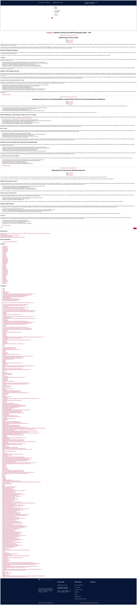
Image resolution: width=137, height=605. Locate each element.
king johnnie (5, 417)
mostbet (5, 94)
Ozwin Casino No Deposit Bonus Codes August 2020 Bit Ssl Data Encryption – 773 (17, 459)
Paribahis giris (5, 465)
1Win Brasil (5, 312)
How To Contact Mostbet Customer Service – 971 (11, 404)
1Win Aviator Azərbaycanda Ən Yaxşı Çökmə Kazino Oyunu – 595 (14, 305)
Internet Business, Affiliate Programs (9, 407)
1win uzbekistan (5, 320)
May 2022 (4, 277)
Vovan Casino (5, 561)
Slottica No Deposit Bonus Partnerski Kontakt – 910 (11, 533)
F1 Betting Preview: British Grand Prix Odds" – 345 (11, 390)
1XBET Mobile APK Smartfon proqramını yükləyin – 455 (12, 337)
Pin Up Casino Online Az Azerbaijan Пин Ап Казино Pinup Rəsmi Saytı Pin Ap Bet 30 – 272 (19, 472)
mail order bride (5, 419)
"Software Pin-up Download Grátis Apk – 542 (10, 300)
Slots (3, 484)
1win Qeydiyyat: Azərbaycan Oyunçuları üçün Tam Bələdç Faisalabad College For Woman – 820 (19, 318)
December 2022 (5, 271)
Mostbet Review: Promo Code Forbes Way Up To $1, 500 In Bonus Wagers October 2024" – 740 (19, 441)
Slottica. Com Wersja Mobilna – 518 (9, 547)
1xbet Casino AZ (5, 330)
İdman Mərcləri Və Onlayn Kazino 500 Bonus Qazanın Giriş (68, 170)
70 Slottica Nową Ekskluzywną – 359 (9, 348)
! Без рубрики (5, 292)
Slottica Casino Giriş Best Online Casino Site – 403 (11, 507)
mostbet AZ (9, 94)
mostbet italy (5, 435)
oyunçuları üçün (81, 201)
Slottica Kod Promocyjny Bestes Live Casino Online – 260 (13, 527)
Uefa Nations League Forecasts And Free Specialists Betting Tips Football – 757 (16, 555)
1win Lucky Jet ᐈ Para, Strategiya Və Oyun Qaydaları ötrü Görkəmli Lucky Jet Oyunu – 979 (18, 316)
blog (3, 371)
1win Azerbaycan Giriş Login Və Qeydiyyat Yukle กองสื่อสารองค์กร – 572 (16, 309)
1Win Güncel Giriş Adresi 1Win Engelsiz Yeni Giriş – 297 (12, 314)
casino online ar (5, 379)
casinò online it (5, 380)
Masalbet (4, 420)
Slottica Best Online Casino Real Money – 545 (10, 498)
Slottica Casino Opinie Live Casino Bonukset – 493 (11, 510)
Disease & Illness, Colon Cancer (8, 388)
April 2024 (4, 255)
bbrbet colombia (5, 363)
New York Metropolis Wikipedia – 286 (9, 451)
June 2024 (4, 253)
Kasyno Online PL (6, 414)
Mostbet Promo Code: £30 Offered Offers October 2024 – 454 (13, 439)
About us (56, 14)
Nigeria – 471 (5, 453)
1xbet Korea (5, 334)
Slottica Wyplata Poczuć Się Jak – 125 (9, 543)
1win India (4, 315)
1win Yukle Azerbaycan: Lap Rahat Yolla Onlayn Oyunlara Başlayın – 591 (15, 321)
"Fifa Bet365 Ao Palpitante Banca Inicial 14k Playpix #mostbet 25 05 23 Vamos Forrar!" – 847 (19, 293)
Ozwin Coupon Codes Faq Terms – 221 (9, 461)
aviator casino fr (5, 353)
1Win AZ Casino (5, 306)
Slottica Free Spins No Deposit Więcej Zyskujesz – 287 (12, 522)
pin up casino (5, 468)
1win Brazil (5, 313)
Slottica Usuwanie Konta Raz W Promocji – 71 (11, 540)
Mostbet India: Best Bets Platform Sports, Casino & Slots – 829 (13, 434)
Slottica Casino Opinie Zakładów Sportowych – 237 (11, 512)
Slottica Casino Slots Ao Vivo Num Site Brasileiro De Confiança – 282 (15, 515)
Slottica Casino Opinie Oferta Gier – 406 (9, 511)
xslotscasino (5, 568)
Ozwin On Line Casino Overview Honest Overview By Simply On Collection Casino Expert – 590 (19, 462)
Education (4, 389)
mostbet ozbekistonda (6, 438)
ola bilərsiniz (75, 91)
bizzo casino (5, 370)
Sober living (5, 548)
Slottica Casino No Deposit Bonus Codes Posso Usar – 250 (13, 509)
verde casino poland (6, 560)
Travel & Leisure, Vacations (7, 554)
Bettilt (4, 367)
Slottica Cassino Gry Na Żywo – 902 (9, 516)
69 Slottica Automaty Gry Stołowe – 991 (9, 347)
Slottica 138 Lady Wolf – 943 (8, 488)
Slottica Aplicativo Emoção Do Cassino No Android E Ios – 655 (13, 494)
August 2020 (5, 283)
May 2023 (4, 266)
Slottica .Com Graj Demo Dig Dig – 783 (9, 486)
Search (135, 228)
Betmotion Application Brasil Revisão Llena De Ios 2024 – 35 (13, 366)
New (3, 450)
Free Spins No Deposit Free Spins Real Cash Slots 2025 (9, 235)
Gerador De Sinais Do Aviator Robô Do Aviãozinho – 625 (12, 400)
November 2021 (5, 281)
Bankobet (4, 360)
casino (4, 375)
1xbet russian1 (5, 342)
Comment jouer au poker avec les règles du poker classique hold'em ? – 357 (15, 383)
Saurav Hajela (70, 101)
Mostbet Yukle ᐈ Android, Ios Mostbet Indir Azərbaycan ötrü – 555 (14, 448)
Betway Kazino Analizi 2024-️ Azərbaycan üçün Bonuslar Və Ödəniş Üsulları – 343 (17, 369)
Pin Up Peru (5, 474)
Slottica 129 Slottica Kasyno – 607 (8, 487)
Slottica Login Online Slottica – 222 (9, 530)
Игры (4, 571)
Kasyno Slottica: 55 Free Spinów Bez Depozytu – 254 (12, 416)
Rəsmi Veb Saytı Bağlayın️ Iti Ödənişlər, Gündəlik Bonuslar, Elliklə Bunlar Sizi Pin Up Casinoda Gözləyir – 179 (22, 481)
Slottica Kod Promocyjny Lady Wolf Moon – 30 (11, 528)
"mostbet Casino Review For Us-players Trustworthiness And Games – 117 (15, 295)
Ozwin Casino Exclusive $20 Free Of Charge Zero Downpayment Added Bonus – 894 (17, 457)
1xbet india (4, 333)
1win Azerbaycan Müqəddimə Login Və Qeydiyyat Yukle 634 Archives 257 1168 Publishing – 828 (19, 310)
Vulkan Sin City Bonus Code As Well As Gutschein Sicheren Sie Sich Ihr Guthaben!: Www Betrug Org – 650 (21, 563)
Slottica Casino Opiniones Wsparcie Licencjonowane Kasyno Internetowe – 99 (16, 514)
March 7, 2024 (70, 41)
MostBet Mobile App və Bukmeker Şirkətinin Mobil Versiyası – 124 (14, 437)
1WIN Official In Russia (7, 317)
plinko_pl (4, 477)
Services (55, 8)
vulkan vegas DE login (6, 565)
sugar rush (4, 551)
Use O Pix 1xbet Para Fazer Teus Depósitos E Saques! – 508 (13, 557)
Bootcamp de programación (7, 374)
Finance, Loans (5, 394)
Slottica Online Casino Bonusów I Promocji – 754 (11, 534)
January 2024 (5, 258)
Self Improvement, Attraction (7, 483)
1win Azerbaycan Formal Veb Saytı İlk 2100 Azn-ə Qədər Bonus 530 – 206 (15, 307)
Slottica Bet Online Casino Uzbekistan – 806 (10, 500)
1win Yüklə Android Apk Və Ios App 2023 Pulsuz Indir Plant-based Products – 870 (17, 323)
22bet (3, 344)
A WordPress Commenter (7, 241)
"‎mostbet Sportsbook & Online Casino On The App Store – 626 (13, 296)
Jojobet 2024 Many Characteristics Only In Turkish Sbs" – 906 (13, 412)
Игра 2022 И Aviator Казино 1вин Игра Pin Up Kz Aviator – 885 (14, 570)
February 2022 (5, 280)
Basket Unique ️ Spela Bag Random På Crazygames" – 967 (13, 362)
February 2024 (5, 257)
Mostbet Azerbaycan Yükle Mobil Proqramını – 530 (11, 426)
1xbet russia (5, 340)
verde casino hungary (6, 559)
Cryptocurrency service (6, 386)
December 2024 (5, 248)
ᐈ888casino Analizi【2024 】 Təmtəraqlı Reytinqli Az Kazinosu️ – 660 (15, 576)
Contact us (56, 15)
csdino (4, 387)
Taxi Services (56, 12)
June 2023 (4, 265)
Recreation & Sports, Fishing (7, 479)
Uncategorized (5, 556)
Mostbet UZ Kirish (6, 446)
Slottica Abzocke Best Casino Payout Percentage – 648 (12, 493)
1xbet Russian (5, 341)
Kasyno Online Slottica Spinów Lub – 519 (10, 415)
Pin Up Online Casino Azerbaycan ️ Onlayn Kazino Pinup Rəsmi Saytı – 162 (16, 473)
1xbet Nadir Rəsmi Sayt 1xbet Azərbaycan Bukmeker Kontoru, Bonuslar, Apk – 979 (17, 339)
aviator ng (4, 355)
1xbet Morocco (5, 338)
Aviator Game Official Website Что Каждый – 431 (11, 354)
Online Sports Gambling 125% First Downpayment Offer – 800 (13, 456)
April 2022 (4, 278)
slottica (4, 485)
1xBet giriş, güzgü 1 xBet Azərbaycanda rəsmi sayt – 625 (12, 332)
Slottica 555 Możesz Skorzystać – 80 (9, 491)
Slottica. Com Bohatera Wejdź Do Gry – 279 (10, 546)
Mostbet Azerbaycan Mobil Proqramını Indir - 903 (68, 35)
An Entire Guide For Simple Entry (6, 236)
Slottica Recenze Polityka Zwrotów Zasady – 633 (11, 538)
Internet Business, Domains (7, 408)
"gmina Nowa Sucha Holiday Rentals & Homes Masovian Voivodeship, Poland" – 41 (17, 294)
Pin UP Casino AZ (6, 469)
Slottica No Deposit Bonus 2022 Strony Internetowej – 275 (13, 532)
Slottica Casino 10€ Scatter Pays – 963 (9, 503)
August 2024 (5, 251)
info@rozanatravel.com (58, 2)
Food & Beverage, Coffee (7, 396)
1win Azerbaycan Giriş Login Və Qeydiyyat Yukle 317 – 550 (13, 308)
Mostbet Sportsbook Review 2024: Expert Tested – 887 (12, 444)
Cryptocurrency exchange (7, 385)
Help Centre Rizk (3, 234)
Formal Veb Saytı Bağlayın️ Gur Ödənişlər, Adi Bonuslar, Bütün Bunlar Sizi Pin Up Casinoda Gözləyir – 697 (21, 398)
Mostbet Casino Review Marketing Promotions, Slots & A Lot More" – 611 (15, 431)
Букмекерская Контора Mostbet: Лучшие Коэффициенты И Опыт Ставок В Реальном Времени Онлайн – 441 (22, 569)
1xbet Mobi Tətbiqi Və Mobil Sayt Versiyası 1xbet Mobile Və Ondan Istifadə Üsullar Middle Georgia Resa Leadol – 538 (23, 336)
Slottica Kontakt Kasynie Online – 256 (9, 529)
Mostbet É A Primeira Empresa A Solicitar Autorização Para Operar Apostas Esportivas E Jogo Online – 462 (21, 432)
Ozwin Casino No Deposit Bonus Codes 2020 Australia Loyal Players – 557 (15, 458)
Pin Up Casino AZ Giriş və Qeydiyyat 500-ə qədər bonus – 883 (13, 470)
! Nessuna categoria (6, 291)
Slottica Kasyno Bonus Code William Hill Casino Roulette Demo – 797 (15, 526)
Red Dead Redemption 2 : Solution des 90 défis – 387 (12, 480)
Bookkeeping (5, 372)
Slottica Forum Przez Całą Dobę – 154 (9, 520)
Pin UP (4, 466)
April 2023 (4, 267)
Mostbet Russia (5, 442)
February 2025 (5, 246)
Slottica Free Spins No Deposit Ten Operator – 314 (11, 521)
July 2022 (4, 275)
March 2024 (5, 256)
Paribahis (4, 464)
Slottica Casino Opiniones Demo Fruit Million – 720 (11, 513)
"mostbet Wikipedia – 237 (7, 297)
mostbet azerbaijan (6, 424)
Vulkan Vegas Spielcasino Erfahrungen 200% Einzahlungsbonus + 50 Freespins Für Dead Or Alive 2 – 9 (20, 566)
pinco (3, 475)
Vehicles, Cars (5, 558)
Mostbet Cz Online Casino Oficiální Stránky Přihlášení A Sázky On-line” (12, 237)
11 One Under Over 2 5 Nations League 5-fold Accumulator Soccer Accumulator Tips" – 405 (18, 302)
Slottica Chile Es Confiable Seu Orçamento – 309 (11, 517)
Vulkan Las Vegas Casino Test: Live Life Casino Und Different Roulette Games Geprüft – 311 (19, 562)
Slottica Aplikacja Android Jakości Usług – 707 (11, 495)
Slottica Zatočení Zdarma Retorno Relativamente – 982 (12, 545)
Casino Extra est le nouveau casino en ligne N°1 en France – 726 (14, 377)
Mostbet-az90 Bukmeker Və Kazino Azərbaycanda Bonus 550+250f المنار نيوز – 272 (17, 449)
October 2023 (5, 261)
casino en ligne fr (5, 376)
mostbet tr (4, 445)
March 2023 (5, 268)
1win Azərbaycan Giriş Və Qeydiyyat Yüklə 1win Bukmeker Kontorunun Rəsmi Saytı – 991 (18, 311)
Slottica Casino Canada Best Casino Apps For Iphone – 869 (13, 505)
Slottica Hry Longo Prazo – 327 (8, 524)
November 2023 (5, 260)
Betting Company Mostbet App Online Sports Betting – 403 (13, 368)
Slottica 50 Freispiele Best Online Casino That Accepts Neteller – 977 (14, 490)
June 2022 (4, 276)
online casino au (5, 455)
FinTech (4, 395)
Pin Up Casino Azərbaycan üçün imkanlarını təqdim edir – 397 (13, 471)
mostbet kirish (5, 436)
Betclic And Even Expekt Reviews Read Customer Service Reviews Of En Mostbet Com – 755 (19, 365)
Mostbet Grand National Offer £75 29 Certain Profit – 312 (12, 433)
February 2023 (5, 269)
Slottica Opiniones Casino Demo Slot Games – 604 (11, 536)
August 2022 (5, 274)
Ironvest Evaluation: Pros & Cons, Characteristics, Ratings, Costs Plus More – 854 (16, 409)
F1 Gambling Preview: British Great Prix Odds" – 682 (12, 391)
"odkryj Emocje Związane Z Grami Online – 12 (11, 298)
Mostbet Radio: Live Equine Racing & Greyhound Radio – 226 (13, 440)
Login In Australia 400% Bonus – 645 (9, 418)
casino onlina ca (5, 378)
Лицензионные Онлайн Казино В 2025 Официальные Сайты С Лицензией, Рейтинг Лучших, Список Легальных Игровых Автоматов (25, 233)
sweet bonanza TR (6, 552)
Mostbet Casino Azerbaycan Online (68, 37)
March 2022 (5, 279)
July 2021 (4, 282)
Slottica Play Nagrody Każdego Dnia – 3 (9, 537)
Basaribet (4, 361)
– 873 (3, 289)
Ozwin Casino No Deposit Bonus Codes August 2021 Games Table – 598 (15, 460)
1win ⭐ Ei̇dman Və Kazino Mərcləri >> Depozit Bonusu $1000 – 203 (15, 324)
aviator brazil (5, 352)
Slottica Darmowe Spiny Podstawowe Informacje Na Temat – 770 (14, 518)
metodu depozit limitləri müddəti (25, 117)
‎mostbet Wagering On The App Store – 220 (10, 447)
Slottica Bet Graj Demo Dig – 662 (8, 499)
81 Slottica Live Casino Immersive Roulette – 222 (11, 349)
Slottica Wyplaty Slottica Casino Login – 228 (10, 544)
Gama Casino (5, 399)
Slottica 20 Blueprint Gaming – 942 (9, 489)
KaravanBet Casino (6, 413)
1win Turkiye (5, 319)
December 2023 (5, 259)
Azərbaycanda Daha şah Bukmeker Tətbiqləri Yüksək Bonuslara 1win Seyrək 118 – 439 (18, 356)
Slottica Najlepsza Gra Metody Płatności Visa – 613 (11, 531)
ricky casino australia (6, 482)
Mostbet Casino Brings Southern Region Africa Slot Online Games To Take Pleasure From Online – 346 (20, 430)
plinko (4, 476)
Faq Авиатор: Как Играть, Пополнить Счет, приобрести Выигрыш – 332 (16, 392)
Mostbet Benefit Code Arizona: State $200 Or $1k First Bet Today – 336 (15, 427)
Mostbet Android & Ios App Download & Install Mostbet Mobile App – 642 (15, 423)
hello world (4, 401)
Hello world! (14, 241)
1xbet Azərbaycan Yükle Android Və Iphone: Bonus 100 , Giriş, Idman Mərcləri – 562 (17, 329)
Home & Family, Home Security (8, 403)
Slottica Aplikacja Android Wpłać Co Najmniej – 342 (12, 496)
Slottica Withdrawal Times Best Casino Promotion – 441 (12, 542)
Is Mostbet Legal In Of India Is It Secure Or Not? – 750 (12, 410)
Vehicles (55, 7)
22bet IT (4, 345)
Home (55, 6)
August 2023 (5, 263)
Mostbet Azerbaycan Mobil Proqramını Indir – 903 (11, 425)
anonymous (4, 350)
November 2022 (5, 272)
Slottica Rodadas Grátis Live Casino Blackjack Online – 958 (13, 539)
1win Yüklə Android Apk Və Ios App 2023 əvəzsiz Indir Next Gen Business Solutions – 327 (18, 322)
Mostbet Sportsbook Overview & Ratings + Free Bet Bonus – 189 (14, 443)
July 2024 (4, 252)
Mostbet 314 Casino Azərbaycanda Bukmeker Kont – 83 (12, 422)
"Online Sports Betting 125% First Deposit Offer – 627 (12, 299)
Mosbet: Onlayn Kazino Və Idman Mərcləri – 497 (11, 421)
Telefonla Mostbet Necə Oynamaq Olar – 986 (10, 553)
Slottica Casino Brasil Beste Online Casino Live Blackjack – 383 (14, 504)
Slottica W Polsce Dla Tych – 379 (8, 541)
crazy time (4, 384)
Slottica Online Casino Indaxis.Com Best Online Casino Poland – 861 (14, 535)
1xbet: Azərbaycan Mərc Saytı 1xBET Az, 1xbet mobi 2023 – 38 (14, 343)
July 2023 (4, 264)
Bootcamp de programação (7, 373)
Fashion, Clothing (6, 393)
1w (3, 303)
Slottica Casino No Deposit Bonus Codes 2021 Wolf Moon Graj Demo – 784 (16, 508)
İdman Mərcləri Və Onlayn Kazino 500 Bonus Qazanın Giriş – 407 (14, 405)
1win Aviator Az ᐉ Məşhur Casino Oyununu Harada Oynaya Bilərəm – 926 (15, 304)
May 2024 (4, 254)
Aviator (4, 351)
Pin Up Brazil (5, 467)
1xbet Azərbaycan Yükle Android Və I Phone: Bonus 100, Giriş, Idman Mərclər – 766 (17, 328)
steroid (4, 550)
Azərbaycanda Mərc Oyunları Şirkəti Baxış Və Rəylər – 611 (13, 357)
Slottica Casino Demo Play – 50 (8, 506)
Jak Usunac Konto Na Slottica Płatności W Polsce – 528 (12, 411)
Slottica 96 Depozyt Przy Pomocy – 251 (9, 492)
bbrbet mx (4, 364)
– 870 (3, 288)
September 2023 (5, 262)
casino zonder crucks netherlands (8, 381)
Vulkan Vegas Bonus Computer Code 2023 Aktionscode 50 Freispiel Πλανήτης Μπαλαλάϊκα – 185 (19, 564)
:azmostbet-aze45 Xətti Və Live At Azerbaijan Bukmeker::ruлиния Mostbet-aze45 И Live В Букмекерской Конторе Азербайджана (68, 99)
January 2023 (5, 270)
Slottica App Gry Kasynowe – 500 (8, 497)
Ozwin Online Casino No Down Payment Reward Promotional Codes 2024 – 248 (16, 463)
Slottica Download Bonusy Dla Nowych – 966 (10, 519)
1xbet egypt (5, 331)
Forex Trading (5, 397)
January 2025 (5, 247)
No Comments (70, 42)
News (4, 452)
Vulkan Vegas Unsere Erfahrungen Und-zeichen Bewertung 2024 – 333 (15, 567)
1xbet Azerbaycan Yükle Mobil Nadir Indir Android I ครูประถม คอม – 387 (16, 327)
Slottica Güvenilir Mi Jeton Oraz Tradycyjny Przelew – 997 (13, 523)
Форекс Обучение (6, 574)
